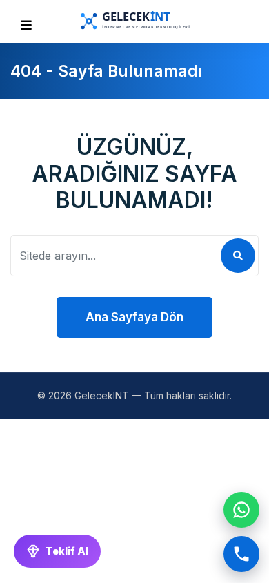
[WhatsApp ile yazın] (241, 510)
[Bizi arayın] (241, 554)
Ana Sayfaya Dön (134, 317)
